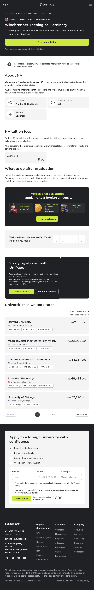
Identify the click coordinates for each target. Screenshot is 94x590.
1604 (54, 414)
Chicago (26, 401)
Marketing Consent (30, 492)
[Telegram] (55, 498)
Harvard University (19, 321)
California (27, 363)
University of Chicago (21, 397)
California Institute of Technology (29, 359)
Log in (5, 4)
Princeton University (21, 378)
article (45, 181)
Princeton (27, 382)
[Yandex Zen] (13, 558)
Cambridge (27, 325)
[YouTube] (24, 558)
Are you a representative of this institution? (25, 49)
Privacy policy (82, 580)
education (17, 539)
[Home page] (47, 4)
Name (15, 471)
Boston (26, 344)
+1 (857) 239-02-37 (14, 531)
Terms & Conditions (66, 580)
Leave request (22, 498)
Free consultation (47, 42)
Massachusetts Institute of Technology (32, 340)
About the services (47, 291)
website (22, 138)
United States (16, 325)
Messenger (65, 471)
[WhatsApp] (60, 498)
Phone (39, 471)
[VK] (19, 558)
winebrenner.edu (43, 19)
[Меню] (89, 4)
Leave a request (21, 291)
